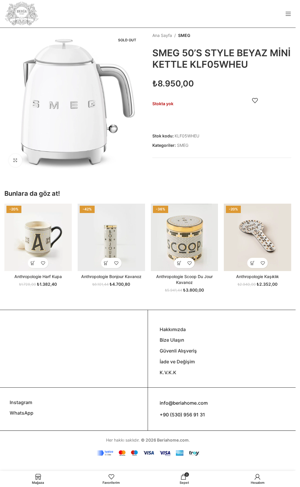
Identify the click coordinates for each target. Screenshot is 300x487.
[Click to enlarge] (15, 160)
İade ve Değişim (177, 362)
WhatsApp (21, 413)
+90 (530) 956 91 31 (182, 415)
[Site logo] (21, 13)
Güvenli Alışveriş (178, 351)
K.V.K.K (168, 372)
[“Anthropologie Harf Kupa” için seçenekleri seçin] (33, 263)
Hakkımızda (173, 329)
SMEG (184, 35)
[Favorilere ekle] (255, 100)
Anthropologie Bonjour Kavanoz (111, 276)
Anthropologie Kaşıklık (257, 276)
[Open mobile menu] (288, 14)
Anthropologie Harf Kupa (38, 276)
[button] (106, 263)
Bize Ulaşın (172, 340)
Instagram (21, 402)
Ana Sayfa (162, 35)
